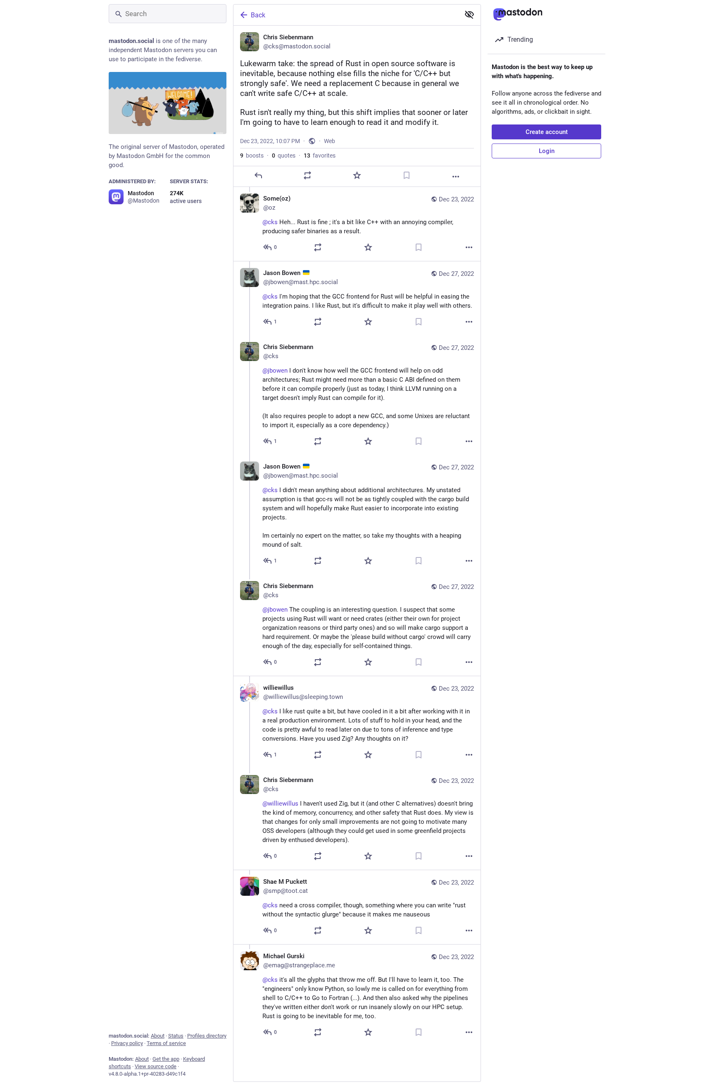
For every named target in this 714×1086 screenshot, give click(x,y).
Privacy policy (127, 1043)
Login (547, 151)
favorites (320, 155)
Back (258, 15)
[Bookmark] (407, 175)
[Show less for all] (469, 14)
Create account (547, 132)
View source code (155, 1066)
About (157, 1036)
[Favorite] (357, 175)
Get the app (165, 1059)
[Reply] (258, 175)
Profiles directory (206, 1036)
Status (175, 1036)
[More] (456, 177)
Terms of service (166, 1043)
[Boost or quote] (307, 175)
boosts (252, 155)
